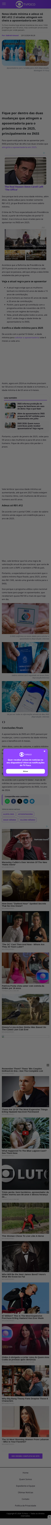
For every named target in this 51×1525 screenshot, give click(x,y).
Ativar (25, 771)
